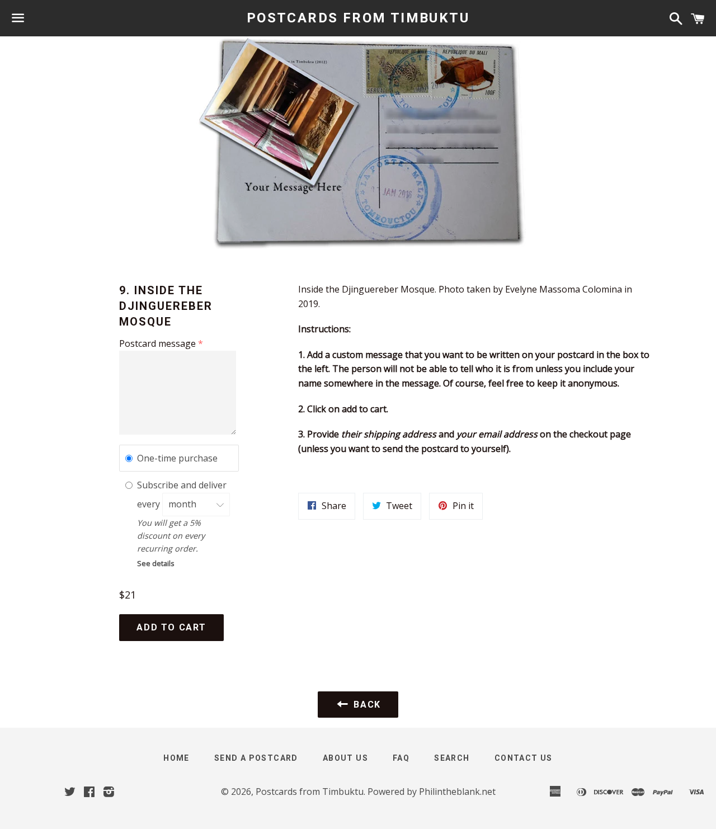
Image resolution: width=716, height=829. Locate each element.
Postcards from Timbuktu (358, 18)
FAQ (401, 757)
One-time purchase (177, 458)
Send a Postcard (256, 757)
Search (451, 757)
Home (176, 757)
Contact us (523, 757)
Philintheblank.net (457, 791)
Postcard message (157, 343)
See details (156, 563)
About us (345, 757)
